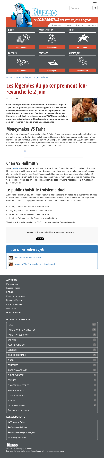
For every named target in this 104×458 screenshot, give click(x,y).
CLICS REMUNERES (16, 395)
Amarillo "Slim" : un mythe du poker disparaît (35, 264)
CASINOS (12, 340)
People (79, 25)
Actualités (56, 25)
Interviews (91, 25)
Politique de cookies (15, 296)
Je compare (21, 47)
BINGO (11, 360)
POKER (11, 324)
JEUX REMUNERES (16, 344)
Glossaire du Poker (19, 427)
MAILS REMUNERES (16, 405)
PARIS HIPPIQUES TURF (18, 334)
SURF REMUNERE (16, 375)
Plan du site (11, 308)
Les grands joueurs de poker (28, 257)
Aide (95, 2)
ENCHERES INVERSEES (18, 385)
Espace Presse (13, 287)
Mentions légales (14, 300)
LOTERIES (12, 349)
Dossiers (68, 25)
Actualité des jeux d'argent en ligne (32, 77)
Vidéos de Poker (17, 422)
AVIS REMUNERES (16, 390)
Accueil (9, 77)
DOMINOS (12, 380)
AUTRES (11, 400)
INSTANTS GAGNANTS (17, 370)
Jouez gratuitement (19, 437)
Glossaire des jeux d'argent (22, 432)
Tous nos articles (19, 410)
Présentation (12, 284)
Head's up (16, 168)
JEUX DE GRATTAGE (17, 355)
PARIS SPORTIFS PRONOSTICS (22, 329)
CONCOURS (13, 365)
